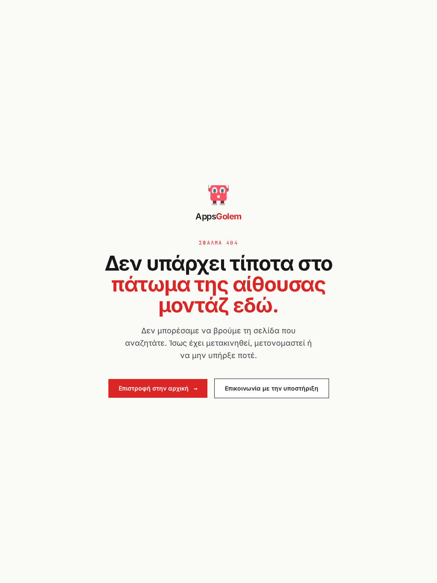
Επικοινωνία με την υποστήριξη (271, 388)
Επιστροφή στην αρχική (158, 388)
